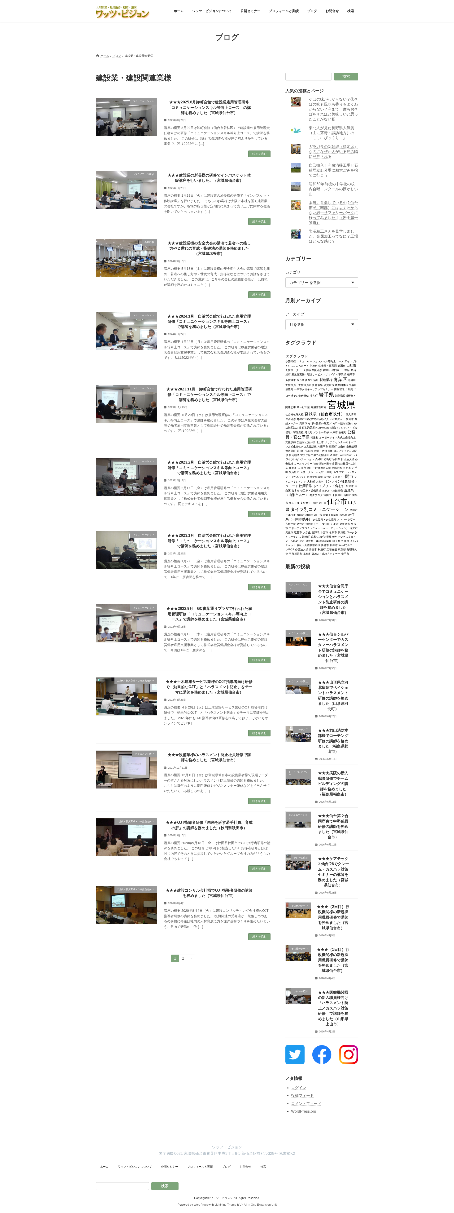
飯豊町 (289, 389)
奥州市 (303, 423)
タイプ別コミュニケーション (319, 509)
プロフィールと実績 (200, 1166)
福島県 (343, 514)
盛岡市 (293, 467)
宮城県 (341, 404)
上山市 (341, 446)
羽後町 (342, 432)
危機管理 (351, 446)
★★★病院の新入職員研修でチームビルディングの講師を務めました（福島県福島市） (333, 783)
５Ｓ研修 (302, 379)
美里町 (308, 467)
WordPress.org (303, 1111)
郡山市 (318, 514)
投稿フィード (302, 1095)
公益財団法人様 (306, 442)
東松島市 (345, 523)
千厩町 (349, 389)
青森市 (313, 549)
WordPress (201, 1204)
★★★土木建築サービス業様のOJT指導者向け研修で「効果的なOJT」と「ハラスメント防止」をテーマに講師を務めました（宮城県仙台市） (209, 687)
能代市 (328, 476)
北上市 (320, 442)
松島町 (328, 459)
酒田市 (334, 454)
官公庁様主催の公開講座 (314, 454)
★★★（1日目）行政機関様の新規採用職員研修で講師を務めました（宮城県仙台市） (333, 960)
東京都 (342, 549)
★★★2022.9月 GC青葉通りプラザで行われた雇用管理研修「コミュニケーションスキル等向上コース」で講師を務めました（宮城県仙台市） (209, 613)
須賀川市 (329, 384)
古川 (300, 467)
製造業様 (326, 379)
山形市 (351, 365)
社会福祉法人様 (294, 414)
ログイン (298, 1087)
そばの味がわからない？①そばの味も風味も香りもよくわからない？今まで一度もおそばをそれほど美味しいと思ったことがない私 (333, 109)
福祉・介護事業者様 (308, 545)
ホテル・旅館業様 (332, 490)
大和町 (311, 481)
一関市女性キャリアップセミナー (313, 389)
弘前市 (309, 450)
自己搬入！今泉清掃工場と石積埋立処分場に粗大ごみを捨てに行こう (333, 170)
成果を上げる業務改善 (324, 536)
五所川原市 (295, 553)
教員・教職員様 (323, 450)
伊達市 (314, 365)
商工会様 (294, 502)
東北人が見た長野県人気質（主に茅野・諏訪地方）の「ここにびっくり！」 (331, 133)
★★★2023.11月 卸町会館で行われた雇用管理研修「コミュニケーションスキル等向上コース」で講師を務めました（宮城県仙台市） (209, 394)
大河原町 (290, 450)
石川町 (301, 450)
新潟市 (350, 418)
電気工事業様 (331, 514)
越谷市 (301, 418)
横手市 (345, 553)
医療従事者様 (315, 476)
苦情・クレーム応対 (312, 471)
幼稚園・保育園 (328, 365)
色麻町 (352, 379)
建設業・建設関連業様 (319, 540)
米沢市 (350, 485)
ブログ (226, 1166)
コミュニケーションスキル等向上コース (320, 361)
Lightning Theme (225, 1204)
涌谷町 (314, 395)
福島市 (351, 374)
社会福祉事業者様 (323, 463)
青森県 (319, 384)
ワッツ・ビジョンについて (135, 1166)
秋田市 (354, 509)
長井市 (334, 545)
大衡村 (320, 481)
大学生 (307, 532)
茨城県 (345, 540)
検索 (346, 76)
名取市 (333, 532)
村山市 (309, 514)
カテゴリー (294, 272)
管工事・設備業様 (310, 490)
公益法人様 (301, 549)
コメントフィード (306, 1104)
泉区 (302, 540)
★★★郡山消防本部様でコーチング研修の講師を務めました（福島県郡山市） (333, 740)
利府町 (322, 549)
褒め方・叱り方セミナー (326, 553)
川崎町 (306, 536)
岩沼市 (341, 365)
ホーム (104, 1166)
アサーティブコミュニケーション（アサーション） (319, 528)
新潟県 (342, 532)
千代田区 (337, 494)
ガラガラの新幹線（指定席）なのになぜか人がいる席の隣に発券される (333, 152)
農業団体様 (341, 384)
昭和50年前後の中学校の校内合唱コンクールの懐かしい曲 (333, 189)
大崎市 (301, 514)
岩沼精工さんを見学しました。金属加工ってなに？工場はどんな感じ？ (333, 236)
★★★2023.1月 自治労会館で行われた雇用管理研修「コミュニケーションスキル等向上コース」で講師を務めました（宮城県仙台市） (209, 540)
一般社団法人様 (322, 467)
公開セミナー (169, 1166)
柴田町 (326, 523)
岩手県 (326, 395)
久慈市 (347, 467)
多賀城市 (290, 379)
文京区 (336, 476)
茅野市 (301, 523)
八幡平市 (323, 446)
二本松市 (290, 514)
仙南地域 (294, 454)
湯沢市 (354, 528)
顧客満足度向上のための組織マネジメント (326, 427)
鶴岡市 (327, 494)
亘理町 (333, 446)
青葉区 (340, 379)
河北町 (308, 432)
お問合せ (245, 1166)
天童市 (289, 532)
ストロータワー (346, 519)
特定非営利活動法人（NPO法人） (325, 418)
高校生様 (290, 523)
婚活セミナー (313, 523)
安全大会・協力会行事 (313, 502)
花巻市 (307, 553)
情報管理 (339, 389)
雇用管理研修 (318, 407)
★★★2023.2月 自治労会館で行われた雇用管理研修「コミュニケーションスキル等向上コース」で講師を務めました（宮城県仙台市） (209, 467)
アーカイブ (294, 314)
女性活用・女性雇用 (324, 519)
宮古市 (295, 490)
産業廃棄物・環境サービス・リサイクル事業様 (319, 374)
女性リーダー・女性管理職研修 (303, 369)
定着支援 (332, 549)
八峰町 (319, 459)
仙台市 (337, 501)
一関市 (347, 476)
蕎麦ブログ (316, 494)
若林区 (327, 369)
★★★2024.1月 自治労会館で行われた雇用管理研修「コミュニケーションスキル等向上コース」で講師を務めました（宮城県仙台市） (209, 321)
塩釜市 (298, 532)
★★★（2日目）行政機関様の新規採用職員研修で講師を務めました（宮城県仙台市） (333, 917)
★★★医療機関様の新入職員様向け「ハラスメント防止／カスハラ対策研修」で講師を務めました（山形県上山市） (333, 1008)
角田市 (347, 494)
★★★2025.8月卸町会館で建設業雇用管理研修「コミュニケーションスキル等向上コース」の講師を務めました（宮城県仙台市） (209, 107)
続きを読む (259, 153)
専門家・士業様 (341, 369)
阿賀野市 (294, 471)
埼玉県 (336, 540)
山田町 (328, 471)
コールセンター (303, 463)
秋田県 (336, 459)
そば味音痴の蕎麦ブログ (322, 423)
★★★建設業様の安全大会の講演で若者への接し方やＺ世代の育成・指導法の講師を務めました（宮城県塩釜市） (209, 248)
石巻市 (335, 523)
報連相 (314, 437)
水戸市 (334, 432)
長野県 (315, 532)
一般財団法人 (345, 423)
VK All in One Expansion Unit (258, 1204)
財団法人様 (347, 459)
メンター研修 (321, 432)
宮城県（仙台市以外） (325, 414)
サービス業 (303, 407)
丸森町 (353, 384)
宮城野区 (337, 467)
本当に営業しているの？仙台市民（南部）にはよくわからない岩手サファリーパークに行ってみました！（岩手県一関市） (333, 213)
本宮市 (324, 532)
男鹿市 (325, 545)
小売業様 (290, 361)
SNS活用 (313, 379)
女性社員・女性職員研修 (299, 384)
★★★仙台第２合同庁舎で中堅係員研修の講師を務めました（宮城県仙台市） (333, 826)
